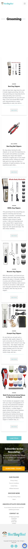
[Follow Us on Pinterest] (16, 546)
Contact (14, 523)
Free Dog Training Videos (14, 496)
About (14, 499)
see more (14, 110)
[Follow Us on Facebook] (12, 546)
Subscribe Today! (14, 468)
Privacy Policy (14, 480)
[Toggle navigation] (24, 3)
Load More (14, 438)
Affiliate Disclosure (14, 488)
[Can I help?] (24, 545)
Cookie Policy (14, 485)
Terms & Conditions (14, 483)
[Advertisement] (14, 42)
